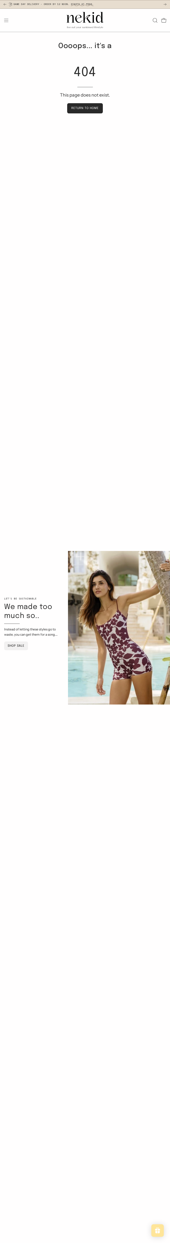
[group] (85, 4)
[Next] (165, 4)
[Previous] (5, 4)
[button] (155, 20)
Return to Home (85, 108)
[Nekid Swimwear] (85, 20)
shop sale (16, 645)
